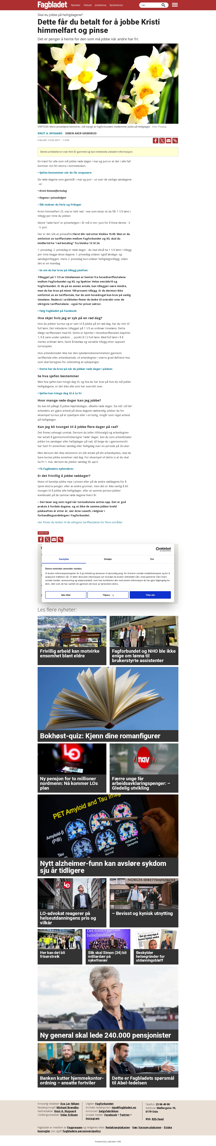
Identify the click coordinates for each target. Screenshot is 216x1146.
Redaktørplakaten (118, 1127)
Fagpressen (74, 1127)
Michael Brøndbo (67, 1107)
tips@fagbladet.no (124, 1107)
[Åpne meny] (175, 5)
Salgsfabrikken (108, 1111)
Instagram (92, 1118)
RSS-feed (158, 1119)
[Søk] (163, 5)
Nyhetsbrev (116, 5)
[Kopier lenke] (175, 140)
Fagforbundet (104, 1103)
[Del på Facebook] (155, 140)
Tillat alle (150, 595)
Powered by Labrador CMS (108, 1141)
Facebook (110, 1115)
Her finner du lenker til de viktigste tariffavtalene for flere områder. (80, 522)
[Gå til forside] (52, 5)
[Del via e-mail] (168, 140)
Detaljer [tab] (108, 559)
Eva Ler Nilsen (69, 1103)
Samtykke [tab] (64, 559)
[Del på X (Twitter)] (162, 140)
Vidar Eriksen (69, 1115)
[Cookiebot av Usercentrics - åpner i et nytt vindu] (158, 549)
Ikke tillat (65, 595)
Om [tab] (152, 559)
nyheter (43, 532)
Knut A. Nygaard (65, 1111)
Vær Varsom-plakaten (146, 1127)
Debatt (88, 5)
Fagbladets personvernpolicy (82, 1131)
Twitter (125, 1115)
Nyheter (75, 5)
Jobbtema (100, 5)
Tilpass (106, 595)
